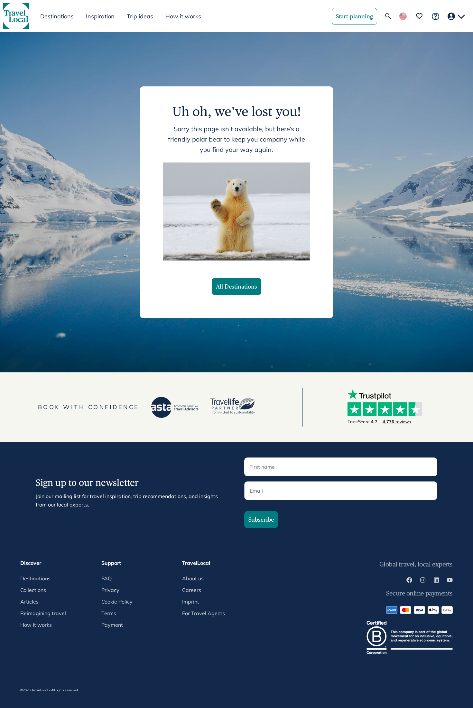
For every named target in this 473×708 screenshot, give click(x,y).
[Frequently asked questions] (435, 16)
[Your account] (456, 16)
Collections (33, 590)
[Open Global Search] (388, 16)
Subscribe (261, 519)
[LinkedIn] (436, 581)
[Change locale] (403, 16)
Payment (112, 625)
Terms (108, 613)
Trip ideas (140, 16)
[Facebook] (409, 581)
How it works (183, 16)
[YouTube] (450, 581)
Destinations (35, 578)
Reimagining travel (43, 613)
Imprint (190, 601)
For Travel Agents (203, 613)
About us (193, 578)
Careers (191, 590)
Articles (29, 601)
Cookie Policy (117, 601)
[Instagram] (423, 581)
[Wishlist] (419, 16)
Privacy (110, 590)
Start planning (354, 16)
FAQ (106, 578)
